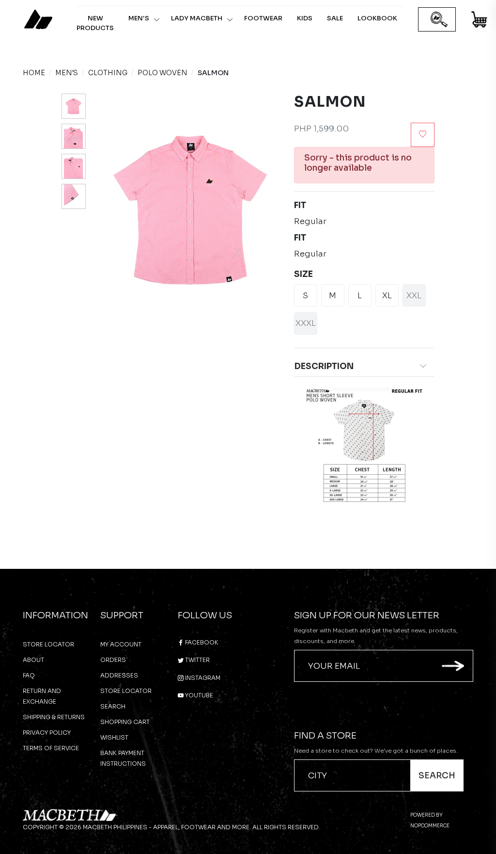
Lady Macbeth (196, 18)
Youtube (198, 695)
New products (95, 23)
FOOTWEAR (263, 18)
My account (120, 644)
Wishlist (114, 737)
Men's (138, 18)
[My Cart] (479, 21)
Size (303, 274)
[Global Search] (439, 19)
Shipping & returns (54, 717)
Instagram (202, 677)
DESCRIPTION (324, 366)
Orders (113, 659)
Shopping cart (125, 721)
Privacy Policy (47, 732)
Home (34, 72)
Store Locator (48, 644)
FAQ (29, 675)
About (33, 659)
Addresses (119, 675)
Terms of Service (51, 748)
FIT (300, 205)
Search (112, 706)
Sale (335, 18)
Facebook (201, 642)
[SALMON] (74, 106)
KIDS (304, 18)
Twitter (197, 659)
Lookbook (377, 18)
